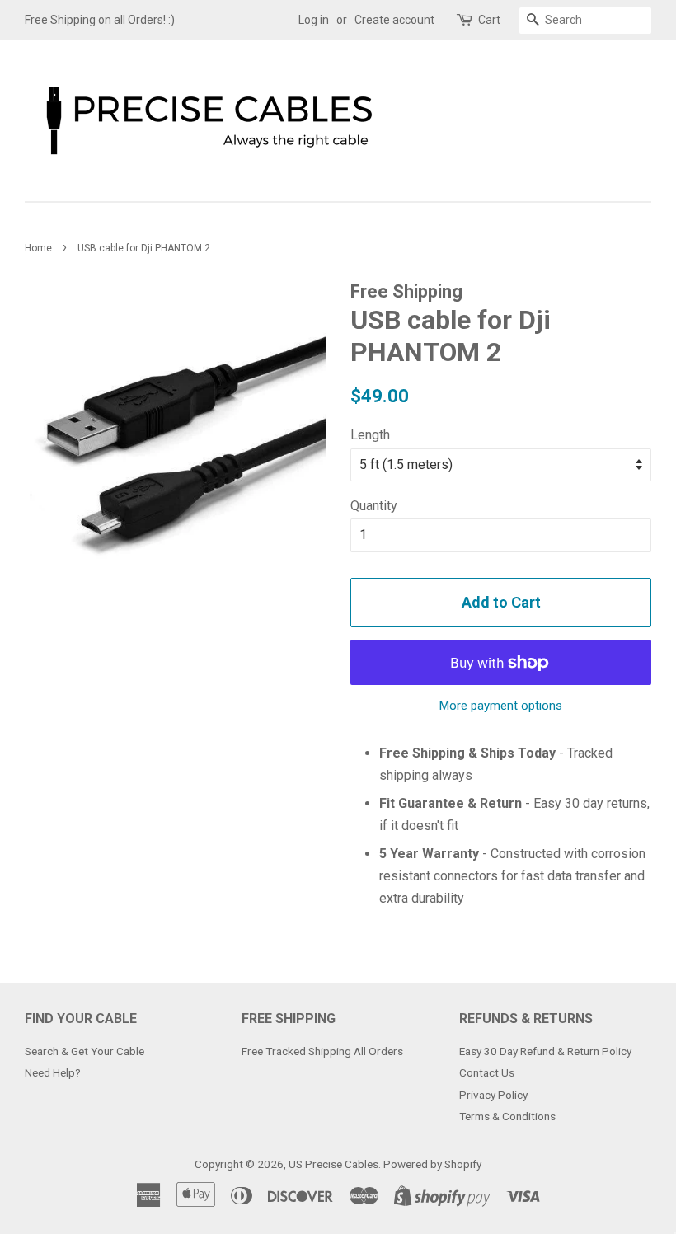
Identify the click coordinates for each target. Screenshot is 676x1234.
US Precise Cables (333, 1164)
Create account (394, 19)
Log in (313, 19)
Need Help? (53, 1072)
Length (370, 435)
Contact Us (486, 1072)
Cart (489, 19)
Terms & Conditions (507, 1116)
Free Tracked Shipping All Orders (322, 1051)
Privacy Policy (493, 1094)
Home (38, 248)
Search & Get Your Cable (84, 1051)
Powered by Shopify (432, 1164)
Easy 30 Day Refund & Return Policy (545, 1051)
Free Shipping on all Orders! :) (100, 19)
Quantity (373, 506)
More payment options (500, 705)
